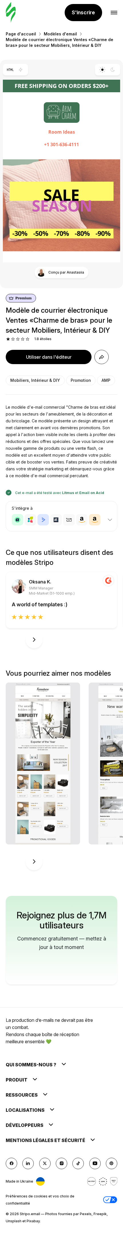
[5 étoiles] (27, 339)
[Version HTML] (10, 69)
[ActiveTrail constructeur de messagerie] (56, 519)
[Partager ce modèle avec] (101, 357)
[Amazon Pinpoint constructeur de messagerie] (82, 519)
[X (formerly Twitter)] (45, 1163)
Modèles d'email (60, 33)
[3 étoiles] (17, 339)
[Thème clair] (102, 69)
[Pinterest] (111, 1163)
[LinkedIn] (28, 1163)
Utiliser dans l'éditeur (49, 357)
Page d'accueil (21, 33)
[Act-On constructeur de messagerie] (30, 519)
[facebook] (11, 1163)
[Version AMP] (20, 69)
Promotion (81, 380)
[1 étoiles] (8, 339)
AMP (106, 380)
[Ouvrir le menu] (114, 12)
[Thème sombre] (113, 69)
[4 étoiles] (22, 339)
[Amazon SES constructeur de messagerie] (94, 519)
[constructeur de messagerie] (11, 12)
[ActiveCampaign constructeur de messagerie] (43, 519)
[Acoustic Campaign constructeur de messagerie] (17, 519)
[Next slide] (34, 639)
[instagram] (61, 1163)
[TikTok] (78, 1163)
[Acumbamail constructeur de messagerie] (69, 519)
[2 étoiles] (13, 339)
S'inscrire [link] (83, 12)
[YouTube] (95, 1163)
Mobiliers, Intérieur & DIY (35, 380)
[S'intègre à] (110, 519)
